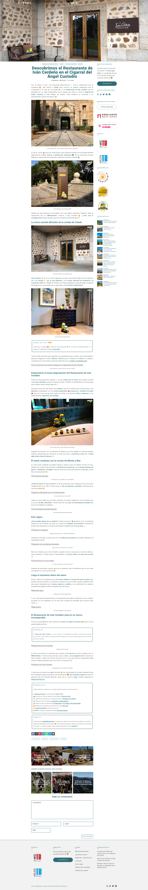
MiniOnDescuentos (82, 851)
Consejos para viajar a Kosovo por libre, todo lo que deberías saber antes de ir (109, 271)
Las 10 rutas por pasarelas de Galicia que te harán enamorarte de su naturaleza (109, 250)
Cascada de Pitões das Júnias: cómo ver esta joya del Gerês (106, 853)
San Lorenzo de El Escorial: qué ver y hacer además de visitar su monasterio (110, 284)
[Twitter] (23, 3)
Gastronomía (44, 738)
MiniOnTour (55, 80)
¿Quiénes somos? (81, 855)
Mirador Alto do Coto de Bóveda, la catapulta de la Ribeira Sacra (108, 236)
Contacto (78, 861)
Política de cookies (81, 870)
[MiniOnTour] (74, 4)
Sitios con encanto (54, 738)
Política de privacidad (82, 867)
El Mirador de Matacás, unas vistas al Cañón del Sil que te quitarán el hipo (83, 782)
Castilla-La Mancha (71, 64)
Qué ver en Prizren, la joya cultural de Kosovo (106, 859)
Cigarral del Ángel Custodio (50, 64)
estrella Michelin (35, 738)
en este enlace (56, 349)
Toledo (62, 64)
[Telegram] (28, 3)
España (80, 64)
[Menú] (123, 3)
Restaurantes (63, 738)
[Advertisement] (61, 872)
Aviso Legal (79, 864)
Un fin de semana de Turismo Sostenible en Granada (62, 782)
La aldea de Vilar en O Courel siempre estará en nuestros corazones (41, 782)
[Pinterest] (25, 3)
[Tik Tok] (21, 3)
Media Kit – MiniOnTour (83, 858)
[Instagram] (19, 3)
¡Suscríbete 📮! (107, 83)
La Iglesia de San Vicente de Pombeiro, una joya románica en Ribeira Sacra (109, 257)
